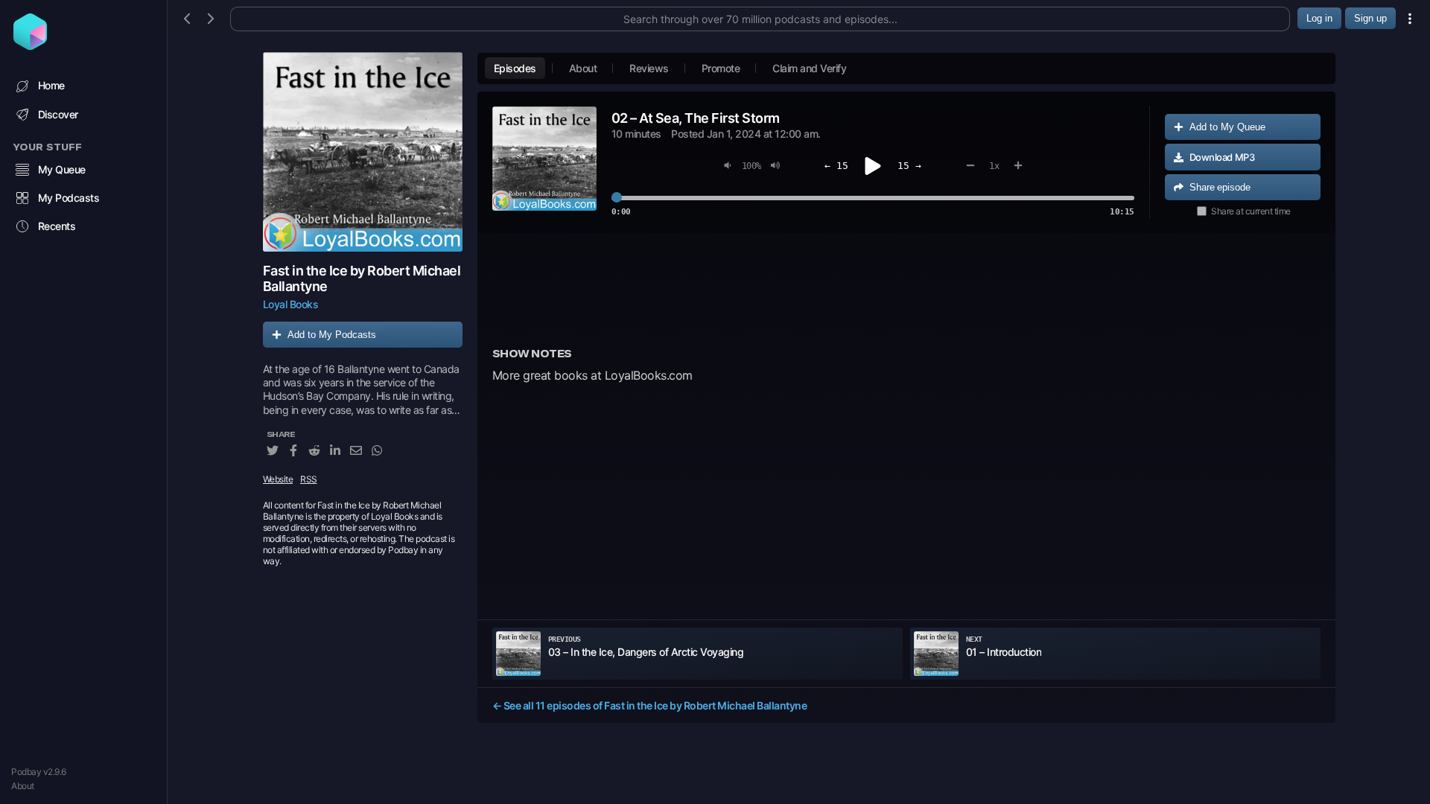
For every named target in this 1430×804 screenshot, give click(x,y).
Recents (57, 226)
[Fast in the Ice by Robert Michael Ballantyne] (363, 152)
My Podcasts (69, 197)
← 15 (836, 165)
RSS (308, 479)
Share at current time (1251, 211)
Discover (58, 114)
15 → (909, 165)
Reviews (649, 68)
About (22, 785)
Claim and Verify (809, 68)
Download (1222, 157)
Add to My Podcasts (331, 334)
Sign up (1370, 18)
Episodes (515, 68)
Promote (721, 68)
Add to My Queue (1227, 127)
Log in (1319, 18)
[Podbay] (30, 45)
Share (1220, 187)
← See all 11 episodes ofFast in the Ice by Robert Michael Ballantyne (649, 705)
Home (51, 85)
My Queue (62, 169)
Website (278, 479)
